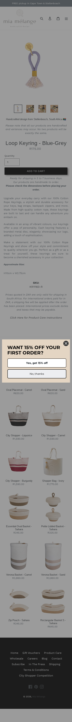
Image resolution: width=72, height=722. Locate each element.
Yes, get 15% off (37, 363)
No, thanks (37, 373)
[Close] (66, 343)
